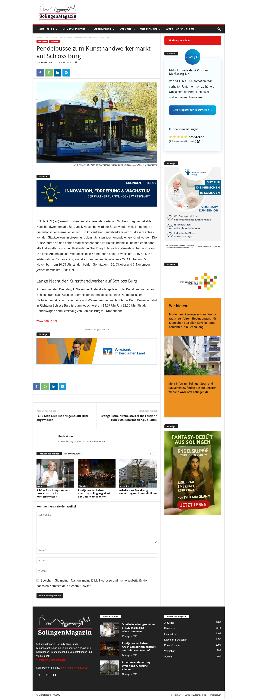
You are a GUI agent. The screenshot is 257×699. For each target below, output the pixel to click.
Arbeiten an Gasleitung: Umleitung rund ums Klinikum (138, 491)
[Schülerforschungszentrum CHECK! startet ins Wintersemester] (55, 473)
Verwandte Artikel (49, 453)
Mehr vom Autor (72, 453)
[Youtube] (55, 675)
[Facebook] (40, 72)
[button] (219, 29)
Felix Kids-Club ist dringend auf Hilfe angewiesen (62, 418)
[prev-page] (150, 454)
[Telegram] (66, 72)
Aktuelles (46, 29)
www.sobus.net (46, 321)
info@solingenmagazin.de (75, 667)
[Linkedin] (57, 72)
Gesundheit (102, 29)
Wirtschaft (148, 29)
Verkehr (126, 29)
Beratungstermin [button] (192, 110)
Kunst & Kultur (74, 29)
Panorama (169, 628)
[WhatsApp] (49, 72)
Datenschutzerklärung (195, 694)
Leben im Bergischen (175, 639)
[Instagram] (48, 675)
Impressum (215, 694)
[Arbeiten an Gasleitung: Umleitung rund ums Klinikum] (138, 473)
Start (38, 37)
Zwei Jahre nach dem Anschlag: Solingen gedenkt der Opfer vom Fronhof (95, 493)
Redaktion (46, 62)
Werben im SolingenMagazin (51, 659)
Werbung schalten (180, 29)
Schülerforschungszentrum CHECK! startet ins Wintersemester (53, 493)
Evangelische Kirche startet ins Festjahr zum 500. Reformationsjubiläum (128, 418)
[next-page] (155, 454)
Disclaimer (175, 694)
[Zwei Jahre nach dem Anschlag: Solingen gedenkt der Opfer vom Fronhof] (97, 473)
